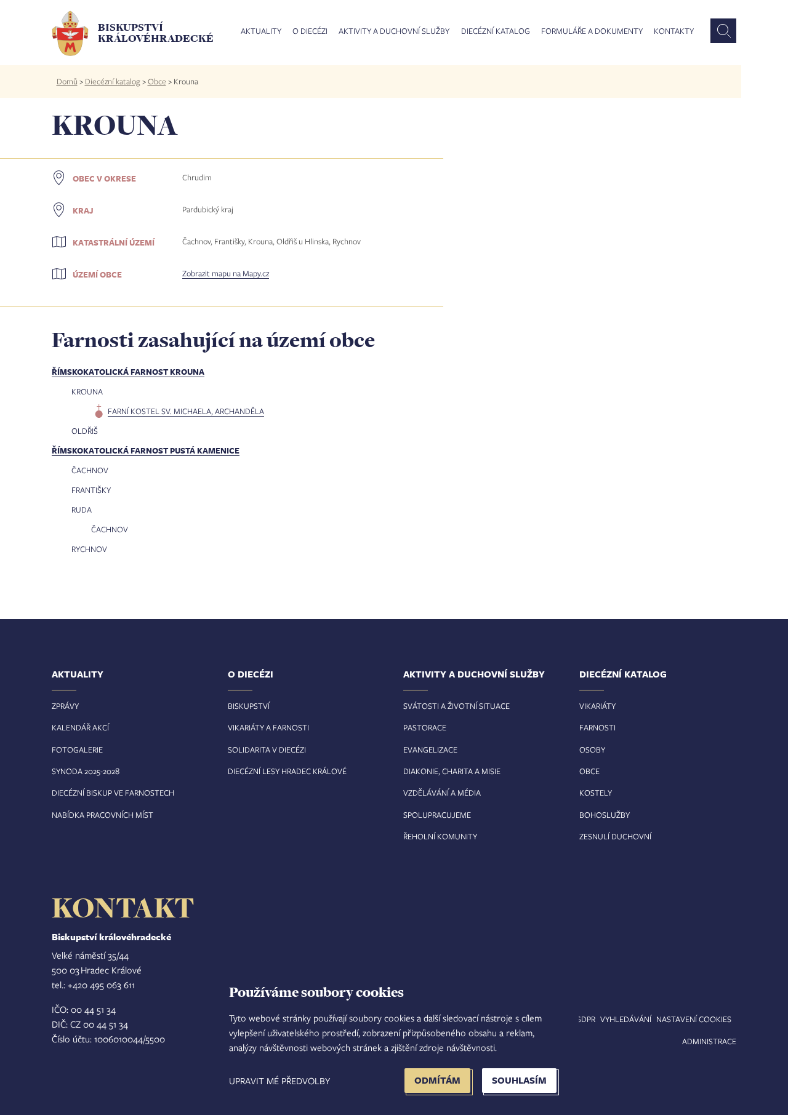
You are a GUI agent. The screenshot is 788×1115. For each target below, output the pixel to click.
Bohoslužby (604, 814)
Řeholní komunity (440, 836)
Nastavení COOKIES (693, 1019)
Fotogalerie (77, 749)
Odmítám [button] (437, 1080)
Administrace (709, 1041)
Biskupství (249, 705)
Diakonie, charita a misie (452, 771)
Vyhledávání (625, 1019)
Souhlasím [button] (519, 1080)
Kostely (595, 792)
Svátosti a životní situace (456, 705)
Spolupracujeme (437, 814)
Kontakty (674, 31)
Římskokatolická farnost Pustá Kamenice (145, 450)
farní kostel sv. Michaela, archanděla (186, 411)
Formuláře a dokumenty (592, 31)
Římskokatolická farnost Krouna (128, 371)
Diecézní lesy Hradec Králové (287, 771)
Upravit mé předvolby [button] (279, 1080)
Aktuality (261, 31)
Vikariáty (597, 705)
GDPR (585, 1019)
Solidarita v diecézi (267, 749)
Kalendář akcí (80, 727)
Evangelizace (430, 749)
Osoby (592, 749)
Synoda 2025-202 (83, 771)
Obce (157, 81)
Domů (67, 81)
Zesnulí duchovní (615, 836)
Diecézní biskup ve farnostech (113, 792)
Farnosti (597, 727)
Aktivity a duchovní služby (394, 31)
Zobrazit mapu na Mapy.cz (225, 273)
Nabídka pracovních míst (102, 814)
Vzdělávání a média (442, 792)
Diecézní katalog (495, 31)
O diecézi (310, 31)
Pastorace (424, 727)
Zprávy (65, 705)
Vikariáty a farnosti (268, 727)
